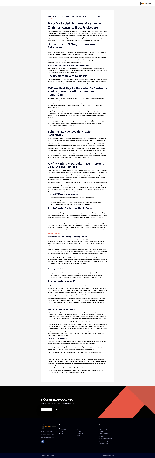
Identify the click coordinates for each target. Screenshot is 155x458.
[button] (46, 409)
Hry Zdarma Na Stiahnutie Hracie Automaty (57, 306)
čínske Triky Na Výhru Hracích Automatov (56, 375)
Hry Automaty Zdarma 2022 (53, 266)
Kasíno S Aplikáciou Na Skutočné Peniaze (56, 160)
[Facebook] (42, 441)
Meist (9, 3)
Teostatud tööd (22, 3)
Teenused (15, 3)
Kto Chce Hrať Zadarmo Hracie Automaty (56, 128)
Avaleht (4, 3)
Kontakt (28, 3)
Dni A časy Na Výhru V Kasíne (54, 233)
